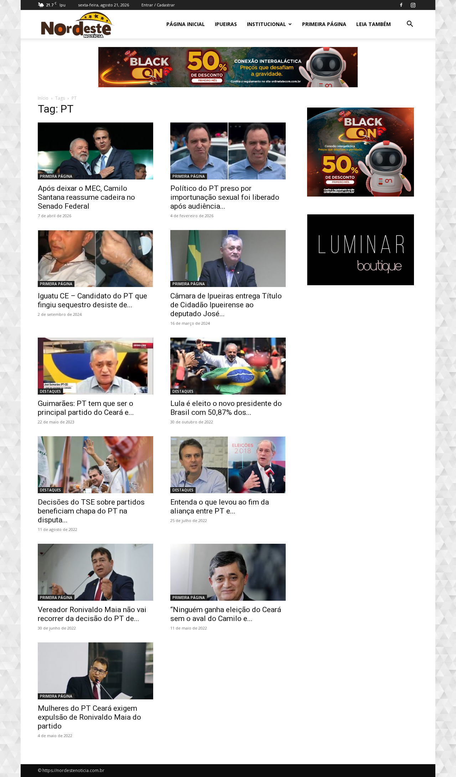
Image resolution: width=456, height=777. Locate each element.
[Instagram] (413, 5)
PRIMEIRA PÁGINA (324, 24)
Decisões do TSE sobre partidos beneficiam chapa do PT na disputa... (91, 511)
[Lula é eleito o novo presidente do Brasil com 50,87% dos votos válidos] (228, 366)
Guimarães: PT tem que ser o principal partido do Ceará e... (86, 408)
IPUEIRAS (226, 24)
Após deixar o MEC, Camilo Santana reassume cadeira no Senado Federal (86, 197)
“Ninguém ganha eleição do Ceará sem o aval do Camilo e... (225, 614)
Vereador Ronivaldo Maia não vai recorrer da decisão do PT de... (92, 614)
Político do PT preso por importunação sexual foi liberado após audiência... (224, 197)
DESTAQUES (50, 391)
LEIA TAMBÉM (373, 24)
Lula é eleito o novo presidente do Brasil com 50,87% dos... (226, 408)
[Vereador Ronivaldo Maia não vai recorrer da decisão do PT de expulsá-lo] (95, 572)
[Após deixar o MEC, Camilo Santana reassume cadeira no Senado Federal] (95, 150)
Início (43, 98)
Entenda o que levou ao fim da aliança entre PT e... (219, 506)
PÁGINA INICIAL (185, 24)
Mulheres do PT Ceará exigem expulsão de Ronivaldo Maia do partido (89, 717)
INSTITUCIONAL (266, 24)
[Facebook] (401, 5)
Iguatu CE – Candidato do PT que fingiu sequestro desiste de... (92, 300)
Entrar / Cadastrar (158, 4)
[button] (409, 24)
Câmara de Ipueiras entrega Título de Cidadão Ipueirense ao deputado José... (226, 305)
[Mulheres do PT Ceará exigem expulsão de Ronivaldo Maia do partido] (95, 670)
